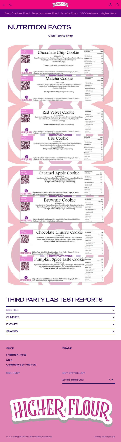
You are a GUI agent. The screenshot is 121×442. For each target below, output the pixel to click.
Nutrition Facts (16, 354)
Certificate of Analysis (21, 364)
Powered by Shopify (40, 436)
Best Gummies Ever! (45, 13)
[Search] (10, 4)
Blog (9, 359)
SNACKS (12, 331)
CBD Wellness (89, 13)
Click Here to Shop (60, 35)
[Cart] (117, 4)
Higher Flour (22, 436)
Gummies (12, 317)
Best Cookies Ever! (17, 13)
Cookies (12, 310)
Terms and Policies (104, 437)
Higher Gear (108, 13)
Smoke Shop (69, 13)
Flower (12, 324)
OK (111, 379)
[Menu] (3, 4)
